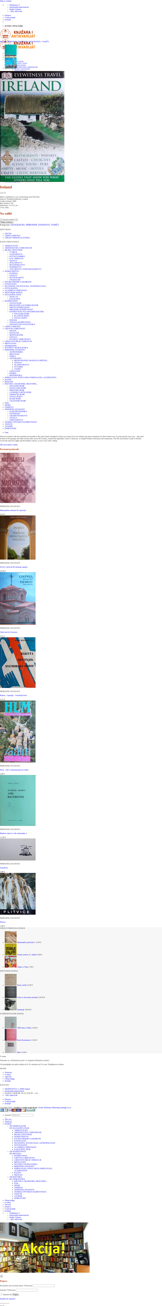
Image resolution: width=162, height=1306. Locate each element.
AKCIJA (8, 233)
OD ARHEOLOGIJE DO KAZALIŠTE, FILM (18, 62)
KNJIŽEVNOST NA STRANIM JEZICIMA (26, 312)
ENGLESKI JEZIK (21, 314)
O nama (8, 1075)
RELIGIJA (9, 382)
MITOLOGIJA (10, 343)
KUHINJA (13, 273)
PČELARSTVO (15, 263)
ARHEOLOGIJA (20, 65)
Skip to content (5, 1)
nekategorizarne (11, 346)
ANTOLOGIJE (15, 303)
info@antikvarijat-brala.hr (14, 1091)
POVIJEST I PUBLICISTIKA (16, 348)
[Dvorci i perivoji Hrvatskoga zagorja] (18, 559)
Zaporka (7, 1290)
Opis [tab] (6, 432)
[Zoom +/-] (1, 1303)
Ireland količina (8, 220)
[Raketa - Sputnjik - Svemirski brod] (18, 687)
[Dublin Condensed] (11, 56)
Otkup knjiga (10, 1079)
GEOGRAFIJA (35, 42)
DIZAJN (12, 331)
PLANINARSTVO (21, 365)
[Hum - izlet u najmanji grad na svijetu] (18, 762)
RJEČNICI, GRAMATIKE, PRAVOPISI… (31, 1181)
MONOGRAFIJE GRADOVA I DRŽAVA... (31, 360)
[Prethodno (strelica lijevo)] (1, 1305)
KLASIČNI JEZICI (21, 316)
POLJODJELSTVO (17, 265)
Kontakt (8, 20)
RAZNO (8, 380)
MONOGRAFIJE (16, 335)
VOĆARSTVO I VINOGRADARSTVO (25, 269)
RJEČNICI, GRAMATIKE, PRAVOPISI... (21, 384)
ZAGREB (9, 426)
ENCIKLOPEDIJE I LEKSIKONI (18, 282)
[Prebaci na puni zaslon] (3, 1303)
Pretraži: (8, 1115)
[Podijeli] (6, 1303)
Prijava (15, 1294)
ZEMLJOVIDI (10, 428)
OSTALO (13, 261)
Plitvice (3, 922)
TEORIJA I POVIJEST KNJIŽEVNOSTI (21, 422)
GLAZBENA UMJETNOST (16, 290)
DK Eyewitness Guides (9, 445)
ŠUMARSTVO (15, 267)
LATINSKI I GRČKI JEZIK (20, 392)
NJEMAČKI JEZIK (17, 394)
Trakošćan (4, 868)
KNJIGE (8, 1124)
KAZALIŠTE (14, 299)
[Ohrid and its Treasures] (18, 624)
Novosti (8, 1205)
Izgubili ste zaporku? (8, 1299)
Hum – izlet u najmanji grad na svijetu (14, 770)
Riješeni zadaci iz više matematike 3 (13, 833)
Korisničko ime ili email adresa (16, 1286)
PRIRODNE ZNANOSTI (17, 42)
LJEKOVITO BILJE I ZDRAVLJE (18, 341)
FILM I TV (13, 297)
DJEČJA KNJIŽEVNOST (19, 307)
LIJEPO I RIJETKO (12, 236)
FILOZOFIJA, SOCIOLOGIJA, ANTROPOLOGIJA (25, 286)
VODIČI (45, 42)
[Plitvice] (18, 914)
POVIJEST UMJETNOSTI (19, 339)
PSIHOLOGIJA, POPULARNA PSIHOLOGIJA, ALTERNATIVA (30, 377)
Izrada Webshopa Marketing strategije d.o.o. (55, 1108)
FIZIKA (12, 356)
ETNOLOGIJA (11, 284)
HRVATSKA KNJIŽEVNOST (21, 309)
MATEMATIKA (15, 375)
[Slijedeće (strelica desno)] (3, 1305)
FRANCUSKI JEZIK (17, 388)
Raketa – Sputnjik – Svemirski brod (13, 695)
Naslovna (8, 1072)
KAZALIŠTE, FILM (13, 295)
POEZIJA (13, 320)
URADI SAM (14, 280)
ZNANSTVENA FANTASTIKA (22, 324)
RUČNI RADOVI (16, 278)
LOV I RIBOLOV (16, 258)
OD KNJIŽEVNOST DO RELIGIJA (17, 1152)
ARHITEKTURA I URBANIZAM (25, 67)
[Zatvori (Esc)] (8, 1303)
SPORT (8, 405)
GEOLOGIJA (14, 371)
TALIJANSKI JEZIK (17, 401)
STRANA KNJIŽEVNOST (20, 322)
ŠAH (7, 403)
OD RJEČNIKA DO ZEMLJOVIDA (17, 1178)
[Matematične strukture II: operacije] (18, 502)
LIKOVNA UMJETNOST (15, 329)
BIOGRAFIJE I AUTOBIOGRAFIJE (23, 305)
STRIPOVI (9, 407)
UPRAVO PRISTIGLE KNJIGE (17, 238)
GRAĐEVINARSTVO (18, 416)
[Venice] (11, 68)
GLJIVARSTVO (15, 254)
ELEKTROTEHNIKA (18, 411)
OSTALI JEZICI (20, 318)
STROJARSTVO (16, 420)
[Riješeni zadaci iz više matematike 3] (18, 825)
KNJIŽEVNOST (11, 301)
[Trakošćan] (18, 860)
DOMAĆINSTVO (12, 271)
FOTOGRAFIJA (11, 288)
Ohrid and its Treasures (8, 632)
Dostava (8, 15)
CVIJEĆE (13, 252)
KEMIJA (12, 373)
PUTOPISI (18, 367)
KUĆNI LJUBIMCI (17, 256)
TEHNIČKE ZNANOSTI (15, 409)
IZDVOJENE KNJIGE (14, 292)
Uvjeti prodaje (10, 18)
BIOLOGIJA (14, 354)
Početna (3, 42)
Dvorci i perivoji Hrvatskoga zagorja (13, 567)
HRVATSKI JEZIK (16, 390)
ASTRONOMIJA (16, 352)
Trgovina (8, 1077)
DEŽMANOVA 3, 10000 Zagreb (17, 1089)
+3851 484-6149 (11, 1095)
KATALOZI (14, 333)
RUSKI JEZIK (15, 399)
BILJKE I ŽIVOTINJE (22, 69)
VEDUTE (9, 424)
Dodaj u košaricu (6, 222)
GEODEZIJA (14, 414)
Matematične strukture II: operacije (13, 510)
